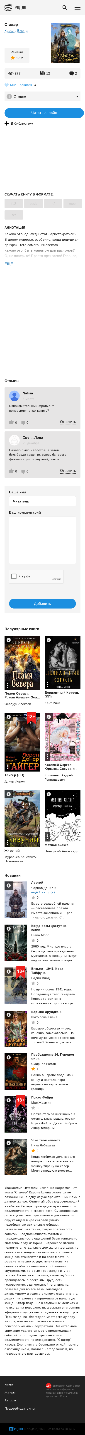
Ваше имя (17, 492)
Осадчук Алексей (18, 704)
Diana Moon (40, 935)
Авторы (10, 1400)
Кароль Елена (16, 30)
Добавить (42, 604)
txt (14, 215)
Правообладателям (20, 1408)
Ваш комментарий (25, 512)
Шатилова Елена (44, 1017)
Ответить (68, 422)
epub (33, 203)
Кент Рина (53, 703)
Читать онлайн (44, 113)
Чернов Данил (42, 888)
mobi (73, 203)
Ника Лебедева (43, 1145)
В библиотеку (22, 123)
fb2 (13, 203)
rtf (53, 203)
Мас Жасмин (41, 1102)
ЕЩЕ (9, 264)
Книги (9, 1384)
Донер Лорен (15, 781)
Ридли (20, 7)
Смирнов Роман (43, 1064)
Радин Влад (40, 978)
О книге (20, 96)
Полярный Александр (61, 851)
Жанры (10, 1392)
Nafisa (28, 393)
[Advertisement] (42, 286)
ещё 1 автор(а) (43, 892)
